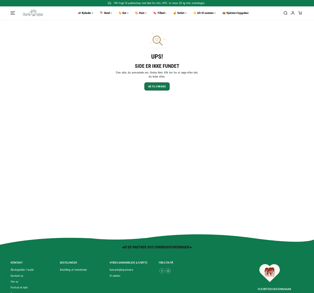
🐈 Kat (122, 13)
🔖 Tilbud (159, 13)
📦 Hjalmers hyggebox (235, 13)
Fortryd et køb (19, 287)
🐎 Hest (140, 13)
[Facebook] (162, 271)
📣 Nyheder (85, 13)
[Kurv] (300, 13)
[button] (13, 13)
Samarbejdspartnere (121, 269)
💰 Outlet (179, 13)
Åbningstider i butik (22, 269)
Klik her (168, 72)
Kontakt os (17, 275)
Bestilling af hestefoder (73, 269)
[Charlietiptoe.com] (33, 13)
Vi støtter (115, 275)
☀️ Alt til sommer (203, 13)
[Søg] (285, 13)
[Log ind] (293, 13)
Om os (14, 281)
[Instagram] (168, 271)
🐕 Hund (105, 13)
